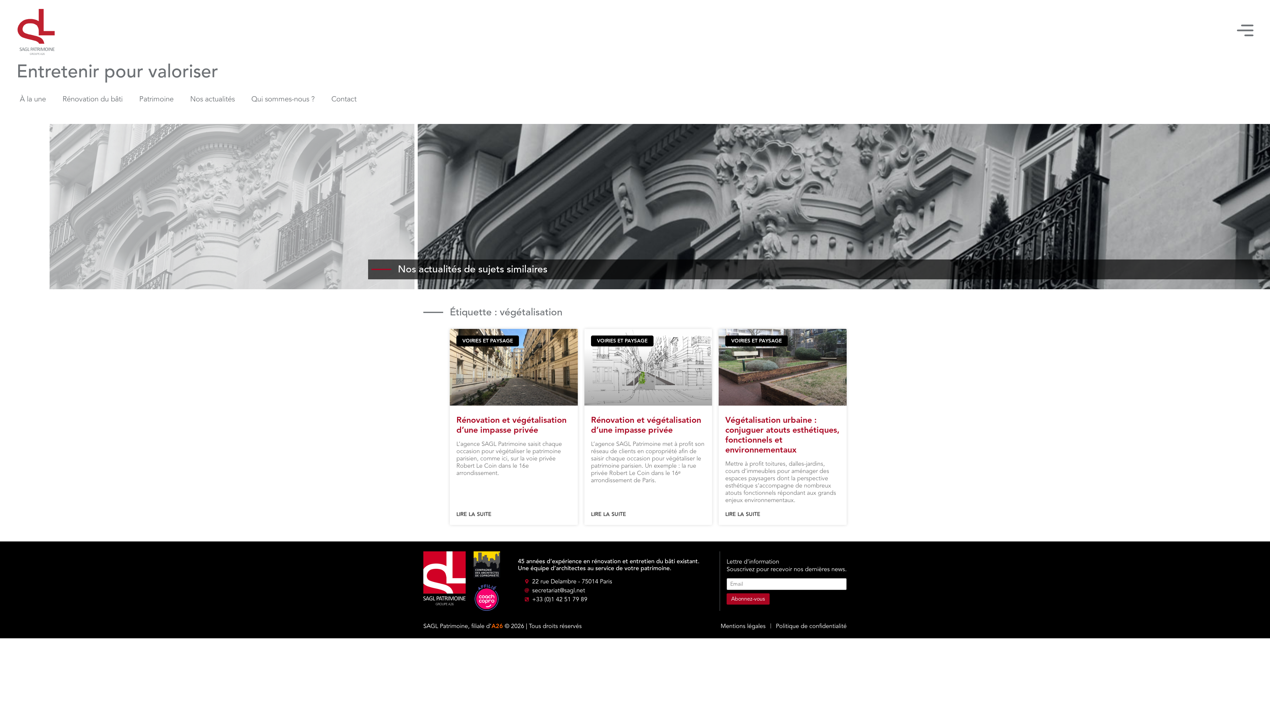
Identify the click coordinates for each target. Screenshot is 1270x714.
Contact (344, 99)
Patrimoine (156, 99)
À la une (33, 99)
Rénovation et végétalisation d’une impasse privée (511, 425)
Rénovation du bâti (93, 99)
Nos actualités (212, 99)
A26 (497, 626)
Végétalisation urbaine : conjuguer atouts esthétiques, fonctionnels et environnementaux (782, 435)
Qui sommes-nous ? (283, 99)
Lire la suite (473, 514)
